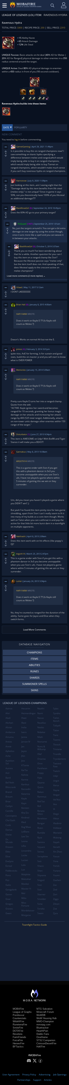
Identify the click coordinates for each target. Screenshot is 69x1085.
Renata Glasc (41, 812)
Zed (55, 889)
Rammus (41, 796)
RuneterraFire (20, 1024)
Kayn (23, 803)
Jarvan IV (25, 741)
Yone (55, 861)
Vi (54, 809)
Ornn (40, 763)
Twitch (56, 771)
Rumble (41, 832)
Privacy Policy (29, 1074)
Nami (40, 713)
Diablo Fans (42, 1034)
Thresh (56, 744)
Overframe (42, 1037)
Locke (24, 855)
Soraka (41, 908)
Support (37, 1079)
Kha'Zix (25, 812)
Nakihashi (21, 536)
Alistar (9, 727)
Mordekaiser (27, 910)
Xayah (56, 842)
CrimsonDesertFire (46, 1043)
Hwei (23, 718)
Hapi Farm (21, 314)
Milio (23, 898)
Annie (8, 746)
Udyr (55, 775)
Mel (23, 893)
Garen (9, 894)
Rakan (40, 792)
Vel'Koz (57, 799)
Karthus (25, 784)
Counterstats (19, 1018)
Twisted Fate (57, 765)
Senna (40, 851)
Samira (41, 842)
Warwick (57, 832)
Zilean (56, 903)
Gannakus (21, 451)
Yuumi (56, 875)
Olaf (39, 754)
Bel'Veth (10, 782)
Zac (55, 885)
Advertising (44, 1074)
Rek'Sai (41, 801)
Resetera (17, 1034)
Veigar (56, 794)
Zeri (55, 894)
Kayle (24, 798)
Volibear (57, 827)
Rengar (41, 823)
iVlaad (19, 287)
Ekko (8, 851)
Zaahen (57, 880)
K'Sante (25, 765)
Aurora (9, 768)
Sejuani (41, 847)
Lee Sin (25, 836)
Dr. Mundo (9, 841)
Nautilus (41, 722)
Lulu (23, 865)
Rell (39, 806)
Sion (39, 885)
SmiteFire (18, 1027)
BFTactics (18, 1046)
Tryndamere (59, 758)
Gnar (8, 899)
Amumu (10, 737)
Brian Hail (20, 304)
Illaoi (23, 722)
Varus (56, 785)
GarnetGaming (23, 146)
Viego (56, 813)
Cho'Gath (10, 820)
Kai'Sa (24, 770)
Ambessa (10, 732)
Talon (56, 730)
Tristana (57, 749)
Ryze (39, 837)
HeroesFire (18, 1043)
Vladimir (57, 823)
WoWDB (40, 1015)
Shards (35, 677)
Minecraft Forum (45, 1012)
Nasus (40, 718)
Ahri (8, 713)
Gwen (8, 913)
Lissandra (26, 850)
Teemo (56, 739)
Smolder (41, 899)
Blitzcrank (11, 787)
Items (34, 658)
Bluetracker (42, 1027)
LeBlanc (25, 831)
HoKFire (40, 1046)
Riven (40, 827)
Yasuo (56, 856)
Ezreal (9, 865)
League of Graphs (22, 1012)
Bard (8, 777)
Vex (55, 804)
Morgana (26, 915)
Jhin (23, 755)
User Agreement (11, 1074)
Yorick (56, 865)
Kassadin (26, 789)
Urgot (56, 780)
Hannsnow (21, 180)
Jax (22, 746)
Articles (48, 1079)
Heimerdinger (27, 713)
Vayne (56, 790)
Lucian (24, 860)
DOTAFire (18, 1030)
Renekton (42, 818)
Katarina (25, 793)
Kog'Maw (26, 827)
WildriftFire (18, 1021)
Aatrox (9, 708)
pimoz (19, 349)
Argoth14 (21, 461)
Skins (34, 690)
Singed (40, 880)
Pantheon (42, 768)
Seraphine (42, 856)
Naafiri (40, 708)
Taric (55, 735)
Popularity (20, 127)
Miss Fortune (25, 904)
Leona (24, 841)
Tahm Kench (56, 719)
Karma (24, 779)
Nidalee (41, 732)
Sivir (39, 889)
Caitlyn (9, 806)
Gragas (9, 903)
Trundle (57, 754)
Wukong (57, 837)
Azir (8, 772)
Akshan (9, 722)
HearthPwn (42, 1030)
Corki (8, 825)
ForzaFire (18, 1040)
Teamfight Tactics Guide (34, 924)
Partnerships (23, 1079)
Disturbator (21, 434)
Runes (34, 671)
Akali (8, 718)
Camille (9, 810)
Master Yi (26, 888)
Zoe (55, 908)
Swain (40, 913)
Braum (9, 796)
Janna (24, 737)
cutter (19, 581)
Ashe (8, 755)
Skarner (41, 894)
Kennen (25, 807)
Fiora (8, 875)
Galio (8, 885)
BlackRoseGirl (22, 208)
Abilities (34, 665)
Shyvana (41, 875)
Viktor (56, 818)
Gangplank (11, 889)
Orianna (41, 758)
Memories (21, 369)
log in (17, 139)
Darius (9, 829)
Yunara (57, 870)
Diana (9, 834)
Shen (40, 870)
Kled (23, 822)
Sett (39, 861)
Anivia (9, 741)
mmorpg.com (43, 1024)
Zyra (55, 913)
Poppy (40, 772)
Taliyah (57, 725)
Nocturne (42, 741)
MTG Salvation (44, 1008)
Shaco (40, 865)
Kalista (24, 774)
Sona (40, 903)
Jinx (23, 760)
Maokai (25, 883)
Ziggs (56, 899)
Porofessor (18, 1015)
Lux (23, 869)
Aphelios (10, 751)
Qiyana (41, 782)
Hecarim (25, 708)
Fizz (7, 880)
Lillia (23, 845)
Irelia (23, 727)
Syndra (56, 713)
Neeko (40, 727)
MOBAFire (18, 1008)
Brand (9, 792)
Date (6, 127)
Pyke (39, 777)
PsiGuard (22, 223)
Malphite (25, 874)
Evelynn (9, 861)
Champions (34, 652)
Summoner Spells (34, 684)
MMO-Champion (45, 1021)
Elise (8, 856)
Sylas (56, 708)
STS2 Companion (45, 1040)
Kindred (25, 817)
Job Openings (60, 1074)
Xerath (56, 847)
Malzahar (26, 879)
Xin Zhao (57, 851)
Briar (8, 801)
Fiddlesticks (11, 870)
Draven (9, 847)
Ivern (23, 732)
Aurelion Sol (10, 762)
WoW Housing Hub (46, 1018)
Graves (9, 908)
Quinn (40, 787)
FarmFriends (19, 1037)
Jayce (24, 751)
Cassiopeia (11, 815)
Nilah (40, 737)
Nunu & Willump (41, 748)
